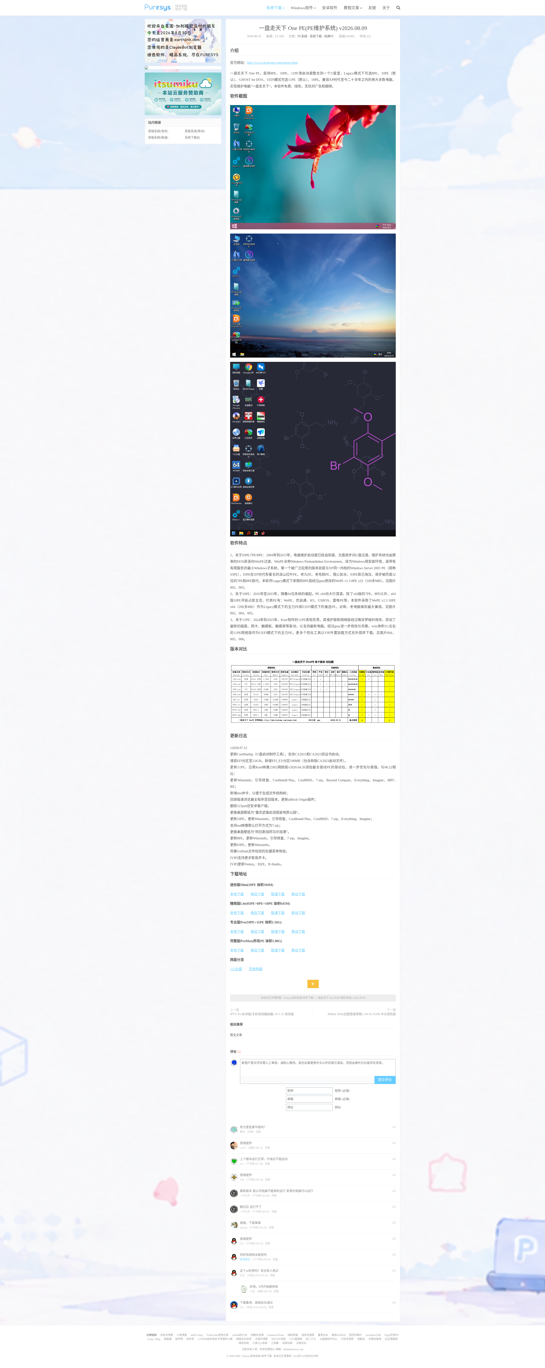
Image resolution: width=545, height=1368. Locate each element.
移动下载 (298, 894)
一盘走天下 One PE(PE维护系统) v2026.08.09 (313, 28)
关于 (386, 8)
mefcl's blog (197, 1335)
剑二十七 (311, 1339)
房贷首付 (245, 1259)
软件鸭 (179, 1339)
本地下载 (237, 894)
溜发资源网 (307, 1335)
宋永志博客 (166, 1335)
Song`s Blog (154, 1339)
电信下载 (257, 894)
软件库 (190, 1339)
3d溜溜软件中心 (328, 1339)
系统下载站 (192, 137)
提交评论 (385, 1079)
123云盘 (236, 969)
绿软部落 (293, 1335)
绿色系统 (244, 1343)
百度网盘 (255, 969)
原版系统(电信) (158, 131)
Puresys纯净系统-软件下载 (158, 7)
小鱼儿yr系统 (259, 1343)
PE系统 (302, 36)
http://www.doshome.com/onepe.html (272, 62)
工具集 (275, 1343)
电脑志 (361, 1339)
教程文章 (351, 8)
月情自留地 (375, 1339)
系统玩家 (287, 1343)
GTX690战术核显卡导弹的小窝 (215, 1339)
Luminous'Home (275, 1335)
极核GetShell (339, 1335)
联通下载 (278, 894)
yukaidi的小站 (239, 1335)
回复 (258, 1131)
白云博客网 (391, 1339)
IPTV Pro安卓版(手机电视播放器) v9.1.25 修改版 (262, 1014)
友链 (372, 8)
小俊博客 (182, 1335)
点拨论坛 (301, 1343)
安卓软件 (329, 8)
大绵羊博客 (261, 1339)
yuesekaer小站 (373, 1335)
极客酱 (168, 1339)
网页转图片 (355, 1335)
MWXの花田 (278, 1339)
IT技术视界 (347, 1339)
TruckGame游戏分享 (217, 1335)
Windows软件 (302, 8)
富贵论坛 (323, 1335)
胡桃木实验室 (243, 1339)
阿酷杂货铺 (257, 1335)
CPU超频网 (295, 1339)
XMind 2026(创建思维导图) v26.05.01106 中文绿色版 (361, 1014)
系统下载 (274, 8)
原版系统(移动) (195, 131)
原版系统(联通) (158, 137)
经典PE (329, 36)
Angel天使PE (391, 1335)
